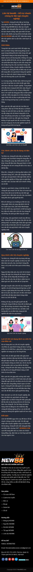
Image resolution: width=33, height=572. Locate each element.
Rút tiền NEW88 (8, 527)
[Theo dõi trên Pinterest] (9, 559)
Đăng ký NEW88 (8, 520)
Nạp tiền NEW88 (8, 524)
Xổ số (5, 510)
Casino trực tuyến (9, 497)
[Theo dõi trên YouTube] (12, 559)
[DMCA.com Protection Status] (24, 560)
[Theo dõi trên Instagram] (6, 559)
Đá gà (5, 504)
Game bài (6, 507)
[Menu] (2, 6)
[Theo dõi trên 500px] (16, 559)
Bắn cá (5, 501)
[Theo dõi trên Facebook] (3, 559)
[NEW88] (16, 6)
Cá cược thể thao (9, 494)
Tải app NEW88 (8, 530)
